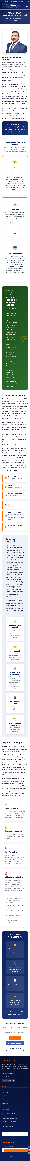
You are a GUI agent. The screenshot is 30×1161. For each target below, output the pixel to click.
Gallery (4, 1098)
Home (3, 1090)
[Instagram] (26, 1)
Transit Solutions (6, 1116)
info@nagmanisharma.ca (8, 1073)
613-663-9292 (5, 1076)
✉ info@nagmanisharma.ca (16, 1)
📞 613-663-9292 (5, 1)
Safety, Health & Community (9, 1124)
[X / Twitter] (28, 1)
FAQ (3, 1100)
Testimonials (5, 1103)
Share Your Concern (15, 1043)
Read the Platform (15, 1048)
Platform (4, 1095)
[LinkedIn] (13, 1080)
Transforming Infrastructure (9, 1118)
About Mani (5, 1092)
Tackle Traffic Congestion (9, 1113)
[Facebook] (24, 1)
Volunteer (15, 1038)
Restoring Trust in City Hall (9, 1121)
